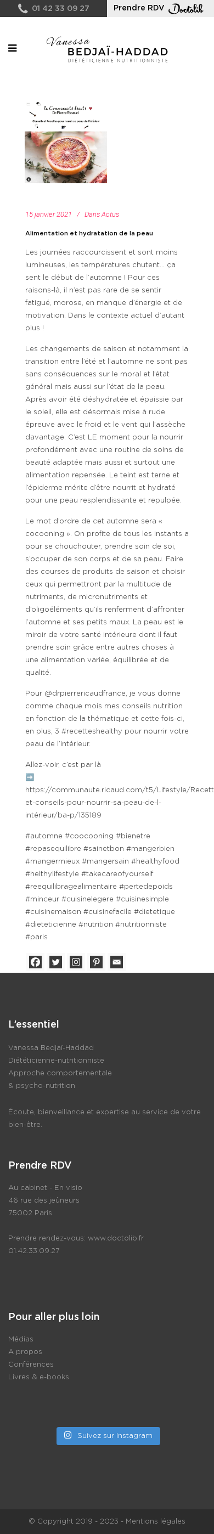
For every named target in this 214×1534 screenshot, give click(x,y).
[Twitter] (56, 962)
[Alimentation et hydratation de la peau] (66, 142)
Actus (110, 214)
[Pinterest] (96, 962)
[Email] (117, 962)
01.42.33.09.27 (34, 1251)
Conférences (31, 1364)
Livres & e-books (38, 1377)
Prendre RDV (139, 8)
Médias (20, 1339)
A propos (25, 1352)
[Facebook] (35, 962)
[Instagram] (76, 962)
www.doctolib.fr (116, 1238)
